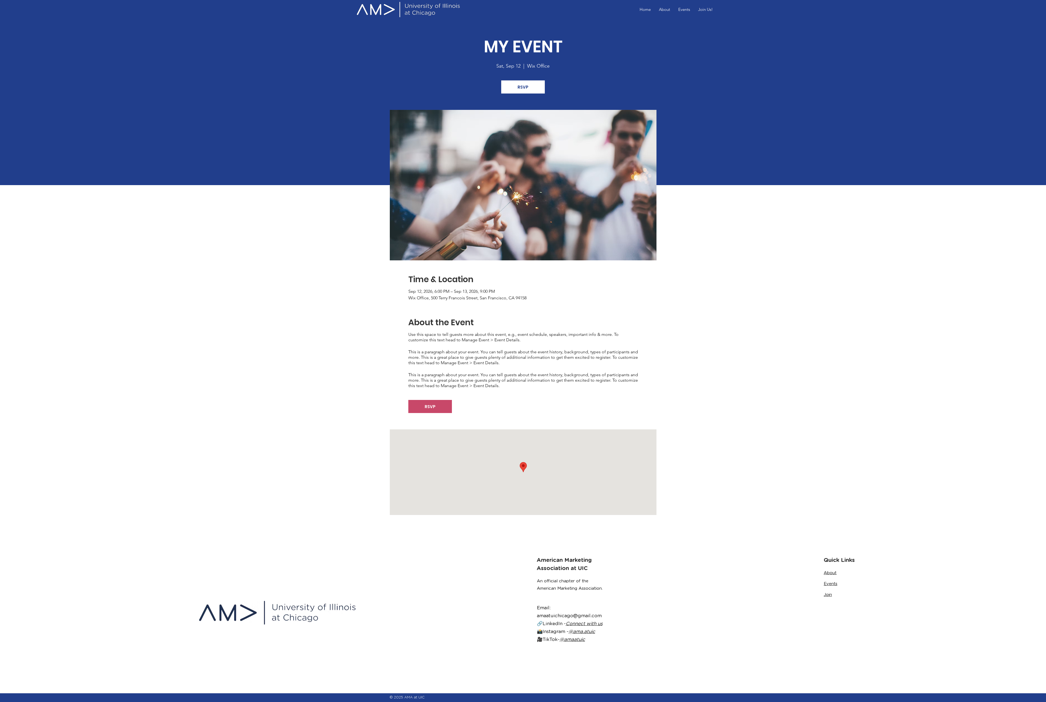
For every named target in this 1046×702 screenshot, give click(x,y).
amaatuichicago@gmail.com (569, 615)
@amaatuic (572, 639)
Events (830, 583)
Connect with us (584, 623)
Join (828, 594)
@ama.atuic (581, 631)
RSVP (523, 87)
